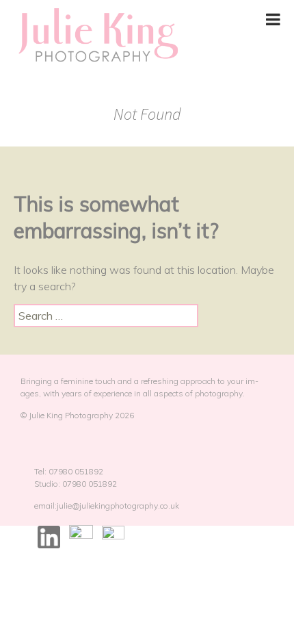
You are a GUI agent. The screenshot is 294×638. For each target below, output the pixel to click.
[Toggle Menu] (273, 19)
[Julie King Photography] (97, 36)
